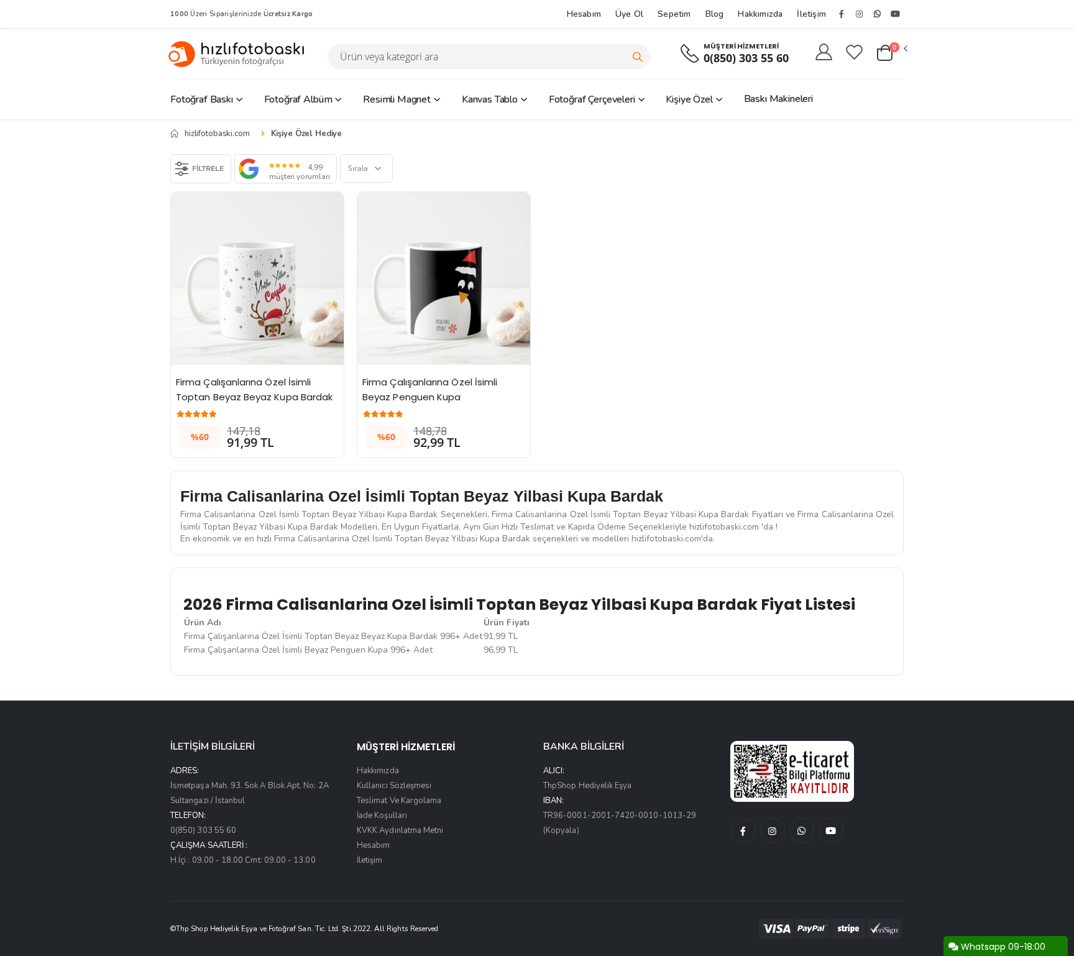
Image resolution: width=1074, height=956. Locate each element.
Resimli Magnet (397, 99)
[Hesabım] (823, 53)
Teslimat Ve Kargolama (399, 800)
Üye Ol (629, 14)
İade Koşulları (382, 815)
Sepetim (674, 14)
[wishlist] (854, 53)
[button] (891, 53)
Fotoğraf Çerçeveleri (592, 99)
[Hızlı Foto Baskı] (241, 54)
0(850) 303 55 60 (746, 58)
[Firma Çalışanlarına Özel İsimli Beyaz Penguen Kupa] (443, 278)
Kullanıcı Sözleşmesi (394, 785)
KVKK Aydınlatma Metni (400, 830)
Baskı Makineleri (778, 99)
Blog (714, 14)
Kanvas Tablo (490, 99)
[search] (637, 56)
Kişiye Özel (689, 99)
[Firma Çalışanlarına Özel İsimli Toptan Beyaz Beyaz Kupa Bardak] (257, 278)
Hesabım (584, 14)
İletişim (811, 14)
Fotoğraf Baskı (201, 99)
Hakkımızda (760, 14)
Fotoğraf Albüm (298, 99)
